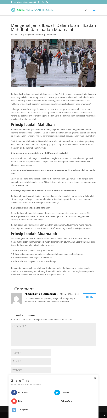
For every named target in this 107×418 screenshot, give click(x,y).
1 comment (51, 34)
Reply (89, 297)
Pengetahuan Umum (34, 34)
